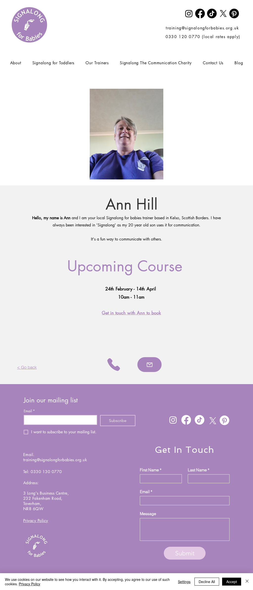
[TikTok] (212, 13)
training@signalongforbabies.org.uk (202, 28)
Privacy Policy (29, 583)
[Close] (247, 581)
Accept (231, 581)
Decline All (207, 581)
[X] (223, 13)
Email (29, 411)
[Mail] (149, 364)
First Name (150, 469)
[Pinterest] (234, 13)
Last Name (198, 469)
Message (148, 513)
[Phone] (114, 364)
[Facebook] (200, 13)
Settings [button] (184, 581)
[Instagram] (189, 13)
